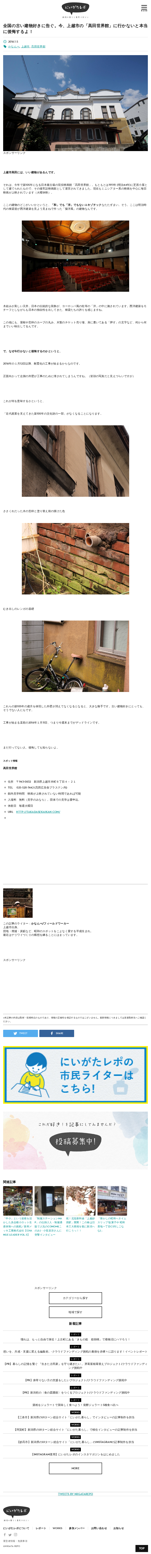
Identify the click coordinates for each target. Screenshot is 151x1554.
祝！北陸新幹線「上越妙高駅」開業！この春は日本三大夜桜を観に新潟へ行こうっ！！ (80, 1224)
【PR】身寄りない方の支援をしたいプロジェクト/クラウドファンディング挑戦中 (75, 1380)
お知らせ (118, 1528)
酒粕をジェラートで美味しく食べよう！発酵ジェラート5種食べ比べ (75, 1405)
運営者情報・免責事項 (15, 1541)
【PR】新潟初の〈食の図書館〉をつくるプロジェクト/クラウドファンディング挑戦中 (75, 1392)
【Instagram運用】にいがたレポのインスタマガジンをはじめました (75, 1454)
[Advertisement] (42, 161)
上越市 (25, 46)
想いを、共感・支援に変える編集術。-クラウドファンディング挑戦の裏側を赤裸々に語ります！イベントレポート (75, 1351)
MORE (75, 1468)
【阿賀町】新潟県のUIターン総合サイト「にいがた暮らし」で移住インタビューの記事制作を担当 (75, 1429)
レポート (41, 1528)
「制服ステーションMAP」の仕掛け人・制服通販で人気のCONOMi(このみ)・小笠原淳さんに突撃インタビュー (48, 1226)
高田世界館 (38, 46)
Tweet (23, 1033)
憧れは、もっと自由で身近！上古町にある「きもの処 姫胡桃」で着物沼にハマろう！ (75, 1339)
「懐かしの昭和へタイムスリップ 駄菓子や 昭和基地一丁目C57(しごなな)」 (112, 1224)
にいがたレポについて (16, 1528)
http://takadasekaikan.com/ (38, 812)
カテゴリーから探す (75, 1298)
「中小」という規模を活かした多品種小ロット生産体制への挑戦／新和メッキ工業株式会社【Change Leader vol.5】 (17, 1226)
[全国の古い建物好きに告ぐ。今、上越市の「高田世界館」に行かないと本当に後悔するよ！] (75, 149)
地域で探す (75, 1312)
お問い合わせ (99, 1528)
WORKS (58, 1528)
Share (59, 1033)
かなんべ (13, 46)
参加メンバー (77, 1528)
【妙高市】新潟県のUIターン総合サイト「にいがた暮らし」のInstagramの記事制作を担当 (75, 1442)
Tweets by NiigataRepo (75, 1494)
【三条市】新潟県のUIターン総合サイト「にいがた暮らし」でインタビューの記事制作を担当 (76, 1417)
